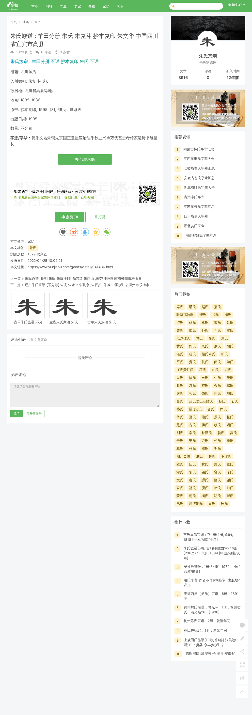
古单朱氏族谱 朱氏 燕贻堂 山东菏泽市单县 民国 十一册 (103, 322)
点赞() (71, 217)
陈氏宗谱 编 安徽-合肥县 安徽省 (210, 653)
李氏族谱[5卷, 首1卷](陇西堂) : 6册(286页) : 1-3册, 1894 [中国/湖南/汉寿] (212, 553)
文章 (63, 6)
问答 (49, 6)
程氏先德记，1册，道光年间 (205, 630)
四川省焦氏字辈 (196, 216)
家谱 (106, 6)
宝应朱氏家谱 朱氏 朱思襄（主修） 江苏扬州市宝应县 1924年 (65, 322)
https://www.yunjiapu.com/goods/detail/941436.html (70, 267)
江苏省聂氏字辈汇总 (199, 206)
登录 (16, 413)
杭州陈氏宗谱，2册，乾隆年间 (207, 621)
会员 (235, 4)
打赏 (101, 217)
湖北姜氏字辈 (194, 226)
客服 (120, 6)
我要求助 (87, 159)
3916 (183, 77)
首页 (34, 6)
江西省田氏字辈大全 (199, 158)
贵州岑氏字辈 (194, 197)
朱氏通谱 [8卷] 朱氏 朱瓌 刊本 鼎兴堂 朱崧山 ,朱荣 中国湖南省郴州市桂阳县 (83, 278)
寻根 (91, 6)
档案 (25, 22)
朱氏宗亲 (208, 56)
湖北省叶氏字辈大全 (199, 187)
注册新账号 (34, 413)
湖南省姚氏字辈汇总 (201, 235)
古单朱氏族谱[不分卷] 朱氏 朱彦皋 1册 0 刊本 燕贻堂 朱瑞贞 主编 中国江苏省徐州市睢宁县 (28, 322)
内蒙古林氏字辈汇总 (198, 149)
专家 (77, 6)
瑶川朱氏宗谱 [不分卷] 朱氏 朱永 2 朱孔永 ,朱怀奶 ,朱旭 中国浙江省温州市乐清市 (87, 285)
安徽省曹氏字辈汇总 (199, 168)
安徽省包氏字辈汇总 (199, 178)
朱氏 (33, 248)
